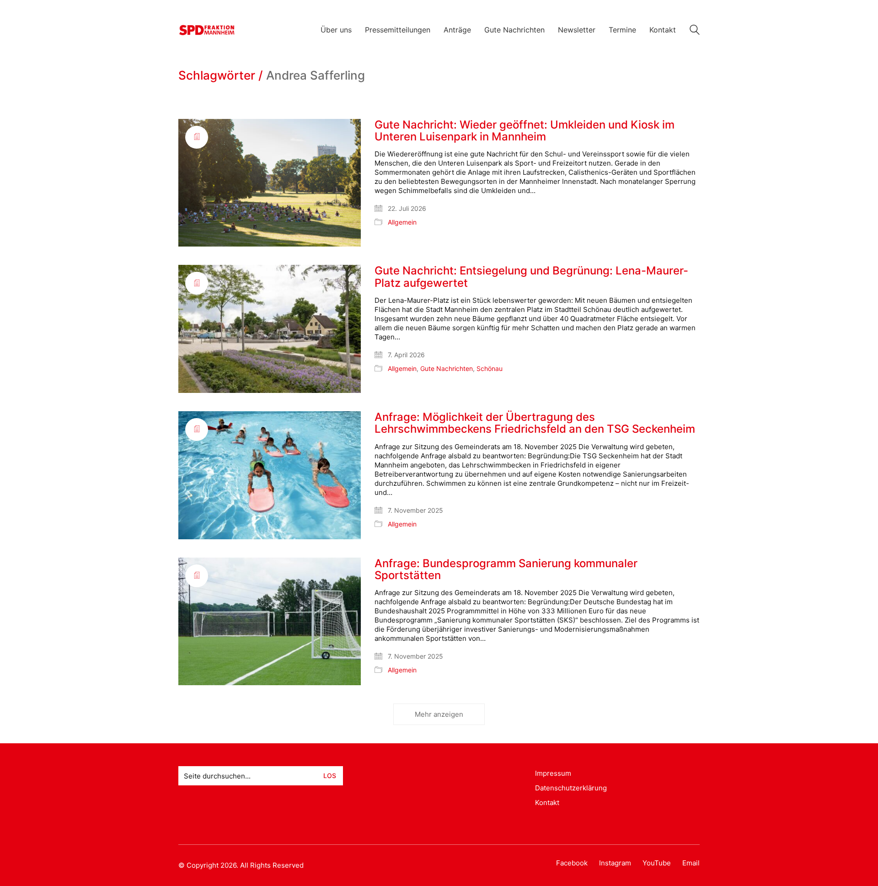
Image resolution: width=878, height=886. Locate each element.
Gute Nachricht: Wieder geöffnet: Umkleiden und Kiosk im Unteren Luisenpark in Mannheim (525, 131)
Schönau (489, 368)
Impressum (553, 773)
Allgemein (402, 222)
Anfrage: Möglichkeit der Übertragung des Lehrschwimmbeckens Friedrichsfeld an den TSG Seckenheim (535, 423)
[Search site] (695, 31)
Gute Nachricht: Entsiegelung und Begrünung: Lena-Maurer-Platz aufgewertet (531, 277)
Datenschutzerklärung (571, 788)
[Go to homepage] (207, 30)
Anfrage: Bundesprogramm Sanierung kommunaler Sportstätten (506, 570)
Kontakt (547, 802)
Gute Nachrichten (446, 368)
